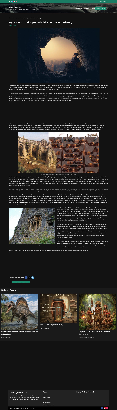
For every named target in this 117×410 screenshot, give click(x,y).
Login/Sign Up (102, 1)
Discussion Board (47, 402)
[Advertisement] (58, 112)
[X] (12, 1)
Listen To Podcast (100, 8)
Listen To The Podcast (48, 405)
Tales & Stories (78, 8)
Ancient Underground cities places (21, 282)
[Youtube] (14, 1)
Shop (93, 8)
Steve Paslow (13, 25)
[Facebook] (9, 1)
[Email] (32, 277)
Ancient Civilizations (5, 337)
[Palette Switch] (107, 1)
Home (70, 8)
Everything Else (91, 337)
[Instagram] (16, 1)
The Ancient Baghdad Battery (51, 325)
